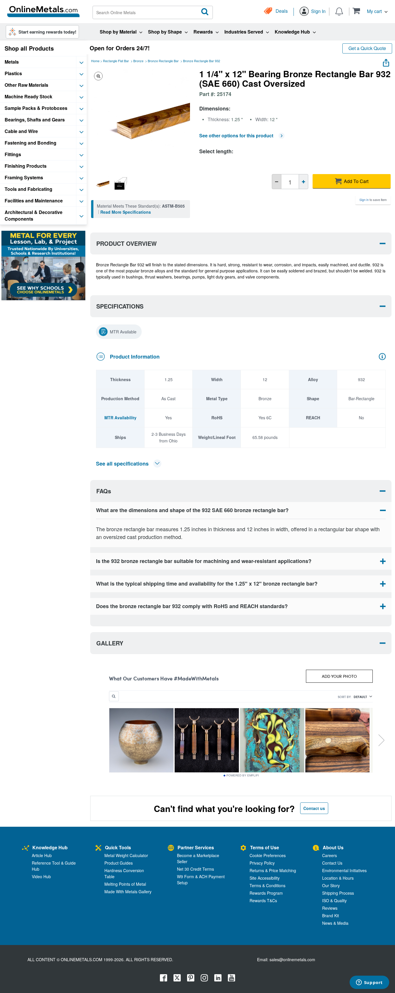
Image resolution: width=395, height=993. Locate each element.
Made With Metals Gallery (128, 891)
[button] (370, 11)
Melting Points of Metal (125, 884)
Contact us (314, 808)
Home (95, 60)
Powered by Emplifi (242, 775)
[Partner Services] (171, 848)
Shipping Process (338, 893)
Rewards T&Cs (263, 900)
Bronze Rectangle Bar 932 (201, 60)
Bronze (138, 60)
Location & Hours (338, 878)
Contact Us (332, 863)
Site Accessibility (265, 878)
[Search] (205, 11)
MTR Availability (120, 417)
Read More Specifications (125, 212)
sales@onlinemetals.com (292, 959)
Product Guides (118, 863)
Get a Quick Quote (367, 48)
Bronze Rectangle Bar (163, 60)
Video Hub (41, 876)
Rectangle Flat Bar (116, 60)
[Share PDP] (386, 61)
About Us (333, 847)
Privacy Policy (262, 863)
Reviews (329, 908)
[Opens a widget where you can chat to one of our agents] (369, 983)
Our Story (331, 885)
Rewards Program (266, 893)
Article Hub (42, 855)
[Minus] (276, 181)
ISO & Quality (334, 900)
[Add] (303, 181)
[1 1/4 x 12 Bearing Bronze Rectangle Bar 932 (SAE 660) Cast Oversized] (101, 183)
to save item (373, 199)
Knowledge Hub (50, 847)
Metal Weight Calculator (126, 855)
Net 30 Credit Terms (195, 869)
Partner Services (196, 847)
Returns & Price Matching (273, 870)
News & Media (335, 923)
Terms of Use (264, 847)
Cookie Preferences (268, 855)
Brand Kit (330, 915)
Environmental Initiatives (344, 870)
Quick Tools (118, 847)
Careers (329, 855)
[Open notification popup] (339, 11)
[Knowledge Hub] (25, 848)
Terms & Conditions (267, 885)
